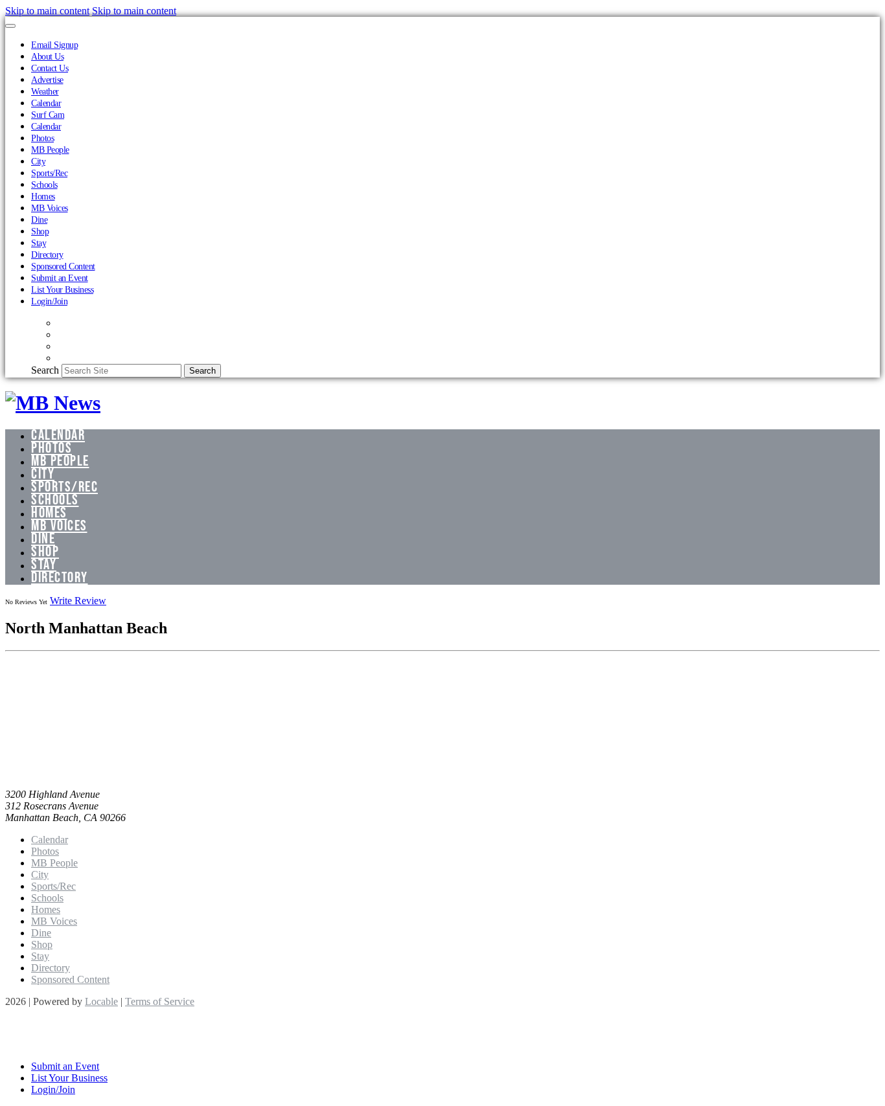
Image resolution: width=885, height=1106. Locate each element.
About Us (47, 56)
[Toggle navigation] (10, 26)
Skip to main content (47, 10)
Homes (43, 196)
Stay (38, 243)
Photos (42, 138)
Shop (40, 231)
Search (45, 370)
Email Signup (54, 45)
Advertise (47, 79)
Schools (44, 184)
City (38, 161)
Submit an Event (59, 278)
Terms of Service (159, 1001)
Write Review (78, 600)
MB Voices (49, 208)
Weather (45, 91)
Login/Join (49, 301)
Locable (101, 1001)
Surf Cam (47, 114)
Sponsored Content (63, 266)
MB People (50, 149)
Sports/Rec (49, 173)
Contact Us (49, 68)
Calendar (46, 103)
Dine (39, 219)
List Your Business (62, 289)
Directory (47, 254)
